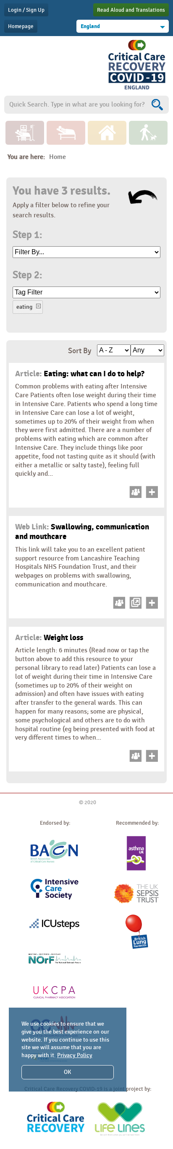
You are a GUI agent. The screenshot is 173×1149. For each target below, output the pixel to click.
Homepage (21, 26)
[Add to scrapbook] (150, 496)
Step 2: (27, 275)
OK (67, 1072)
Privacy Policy (74, 1055)
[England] (136, 90)
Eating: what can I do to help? (79, 374)
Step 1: (27, 235)
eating (24, 306)
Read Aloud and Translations (131, 10)
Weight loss (49, 638)
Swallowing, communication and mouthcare (82, 532)
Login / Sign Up (26, 10)
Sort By (79, 351)
